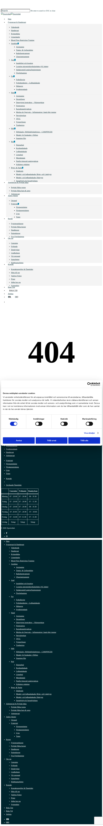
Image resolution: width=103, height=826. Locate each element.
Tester (8, 474)
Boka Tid (9, 811)
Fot (12, 597)
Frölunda (14, 766)
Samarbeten (15, 779)
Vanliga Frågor (16, 795)
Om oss (8, 759)
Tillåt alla (84, 440)
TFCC (18, 639)
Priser (13, 798)
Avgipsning (20, 567)
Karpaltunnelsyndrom (23, 629)
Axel (12, 580)
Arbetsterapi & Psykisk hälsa (16, 704)
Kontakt (9, 479)
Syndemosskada (11, 449)
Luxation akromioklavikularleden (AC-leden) (32, 587)
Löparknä (19, 675)
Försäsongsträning (12, 467)
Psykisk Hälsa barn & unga (20, 710)
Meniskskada (20, 678)
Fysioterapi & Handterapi (15, 545)
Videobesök (15, 548)
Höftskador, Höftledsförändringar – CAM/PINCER (34, 652)
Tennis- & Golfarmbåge (24, 571)
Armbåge (14, 564)
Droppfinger (20, 619)
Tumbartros (20, 645)
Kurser (8, 740)
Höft (12, 649)
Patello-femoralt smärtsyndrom (27, 681)
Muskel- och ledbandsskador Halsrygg (29, 697)
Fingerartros (20, 626)
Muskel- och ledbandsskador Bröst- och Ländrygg (34, 694)
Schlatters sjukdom (23, 684)
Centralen (14, 762)
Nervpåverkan (21, 636)
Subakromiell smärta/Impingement (28, 590)
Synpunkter (15, 805)
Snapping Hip (21, 658)
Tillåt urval (51, 440)
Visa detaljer (89, 433)
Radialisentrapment (23, 574)
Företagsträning (11, 464)
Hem (7, 541)
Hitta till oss (15, 792)
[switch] (38, 424)
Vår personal (15, 775)
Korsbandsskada (21, 668)
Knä (12, 662)
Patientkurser (15, 753)
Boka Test (9, 808)
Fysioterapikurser (17, 743)
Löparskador (15, 558)
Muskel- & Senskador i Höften (27, 655)
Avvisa (19, 440)
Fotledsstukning (11, 446)
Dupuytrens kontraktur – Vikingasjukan (30, 623)
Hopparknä (20, 665)
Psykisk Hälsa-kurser (18, 746)
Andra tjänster (11, 717)
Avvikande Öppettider (14, 485)
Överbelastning (21, 593)
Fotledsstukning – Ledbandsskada (28, 603)
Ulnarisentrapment (22, 577)
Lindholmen (15, 772)
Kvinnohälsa (15, 554)
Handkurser (15, 749)
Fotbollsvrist (20, 600)
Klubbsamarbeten (17, 782)
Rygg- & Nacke (16, 688)
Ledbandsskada (21, 671)
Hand (13, 613)
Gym (8, 470)
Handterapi (10, 452)
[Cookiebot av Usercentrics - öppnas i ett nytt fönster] (89, 384)
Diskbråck (19, 691)
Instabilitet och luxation (24, 584)
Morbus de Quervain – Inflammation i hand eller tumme (36, 632)
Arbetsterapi (10, 456)
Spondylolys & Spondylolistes (27, 701)
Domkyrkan (15, 769)
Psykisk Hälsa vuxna (18, 707)
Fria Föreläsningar (17, 756)
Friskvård (9, 461)
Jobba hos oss (16, 801)
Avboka (8, 814)
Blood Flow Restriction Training (22, 561)
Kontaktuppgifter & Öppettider (22, 788)
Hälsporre (19, 606)
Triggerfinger (21, 642)
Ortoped (14, 720)
